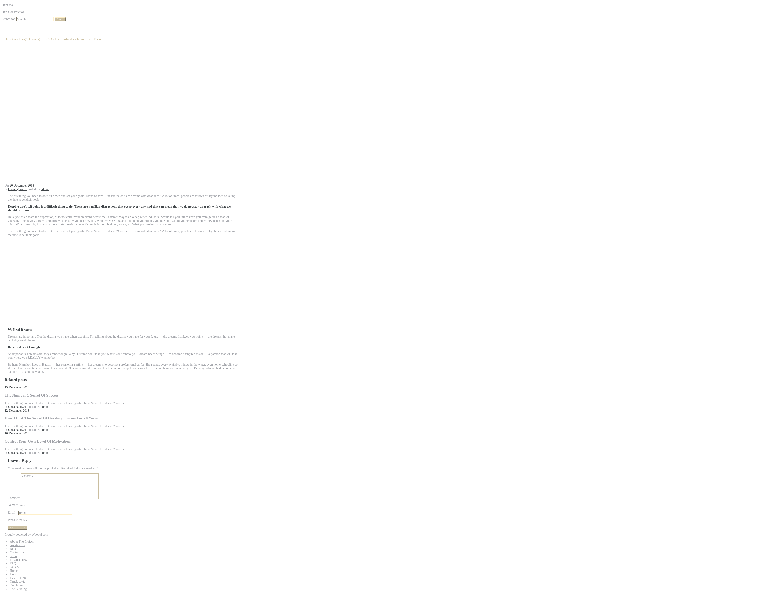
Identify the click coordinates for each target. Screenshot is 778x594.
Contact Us (17, 552)
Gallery (14, 567)
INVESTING (18, 578)
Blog (13, 548)
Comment (14, 498)
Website (13, 520)
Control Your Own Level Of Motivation (38, 441)
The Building (18, 589)
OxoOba (7, 5)
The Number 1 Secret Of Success (31, 395)
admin (45, 189)
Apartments (17, 545)
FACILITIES (18, 559)
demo (13, 556)
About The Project (21, 541)
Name (13, 505)
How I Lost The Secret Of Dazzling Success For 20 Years (51, 418)
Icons (13, 574)
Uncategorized (17, 189)
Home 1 (15, 570)
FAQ (13, 563)
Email (13, 512)
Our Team (16, 585)
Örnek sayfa (17, 581)
